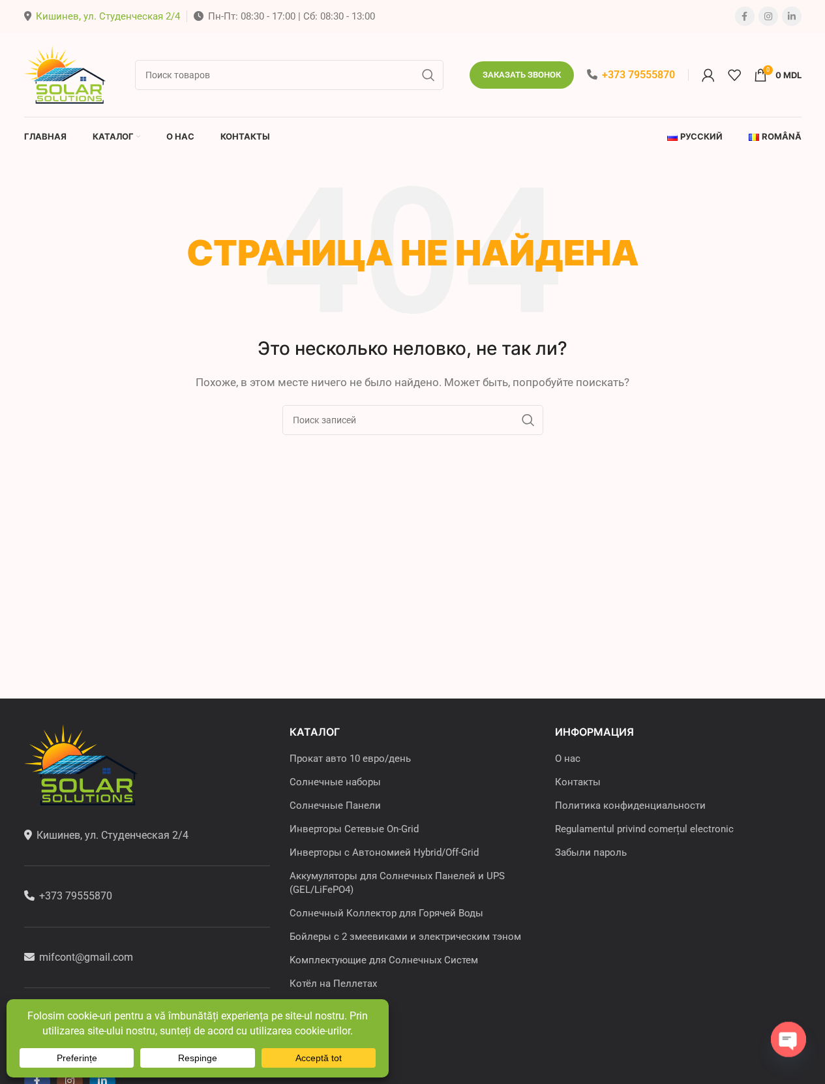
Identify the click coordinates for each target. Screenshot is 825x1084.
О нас (567, 758)
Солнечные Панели (335, 805)
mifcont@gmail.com (86, 957)
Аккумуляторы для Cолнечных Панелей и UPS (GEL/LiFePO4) (397, 883)
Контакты (578, 782)
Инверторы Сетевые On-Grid (354, 829)
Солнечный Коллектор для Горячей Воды (386, 913)
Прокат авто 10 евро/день (350, 758)
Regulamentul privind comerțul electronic (644, 829)
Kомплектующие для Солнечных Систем (384, 960)
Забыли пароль (591, 852)
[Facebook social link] (745, 16)
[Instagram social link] (768, 16)
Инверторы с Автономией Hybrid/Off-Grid (384, 852)
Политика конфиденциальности (630, 805)
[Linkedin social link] (792, 16)
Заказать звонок (522, 75)
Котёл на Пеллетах (333, 983)
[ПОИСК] (428, 75)
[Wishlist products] (734, 75)
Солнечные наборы (335, 782)
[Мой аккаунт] (708, 75)
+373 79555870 (638, 74)
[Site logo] (66, 74)
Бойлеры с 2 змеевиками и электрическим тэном (405, 936)
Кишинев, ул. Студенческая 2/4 (108, 16)
